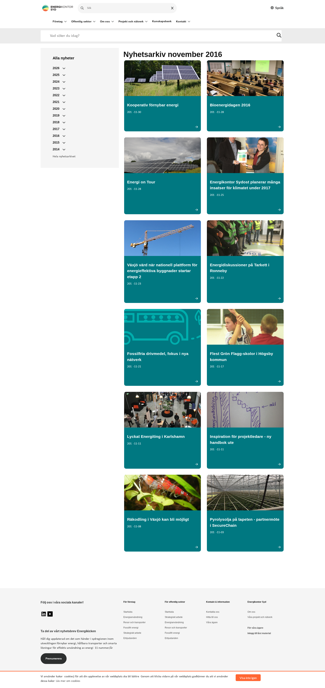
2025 (56, 74)
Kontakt (181, 21)
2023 (56, 88)
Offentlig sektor (81, 21)
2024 (56, 81)
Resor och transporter (134, 622)
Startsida (127, 612)
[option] (277, 8)
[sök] (279, 36)
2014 (56, 149)
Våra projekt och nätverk (260, 617)
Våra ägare (212, 622)
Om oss (105, 21)
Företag (58, 21)
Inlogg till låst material (259, 633)
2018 (56, 122)
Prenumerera (54, 658)
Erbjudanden (130, 638)
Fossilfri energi (130, 627)
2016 (56, 135)
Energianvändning (132, 617)
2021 (56, 102)
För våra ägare (255, 628)
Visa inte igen (248, 678)
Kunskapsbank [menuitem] (162, 21)
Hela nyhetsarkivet (64, 156)
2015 (56, 142)
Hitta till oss (212, 617)
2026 (56, 68)
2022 (56, 95)
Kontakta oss (212, 612)
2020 (56, 108)
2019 (56, 115)
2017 (56, 129)
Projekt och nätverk (131, 21)
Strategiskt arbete (132, 633)
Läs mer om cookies (68, 681)
